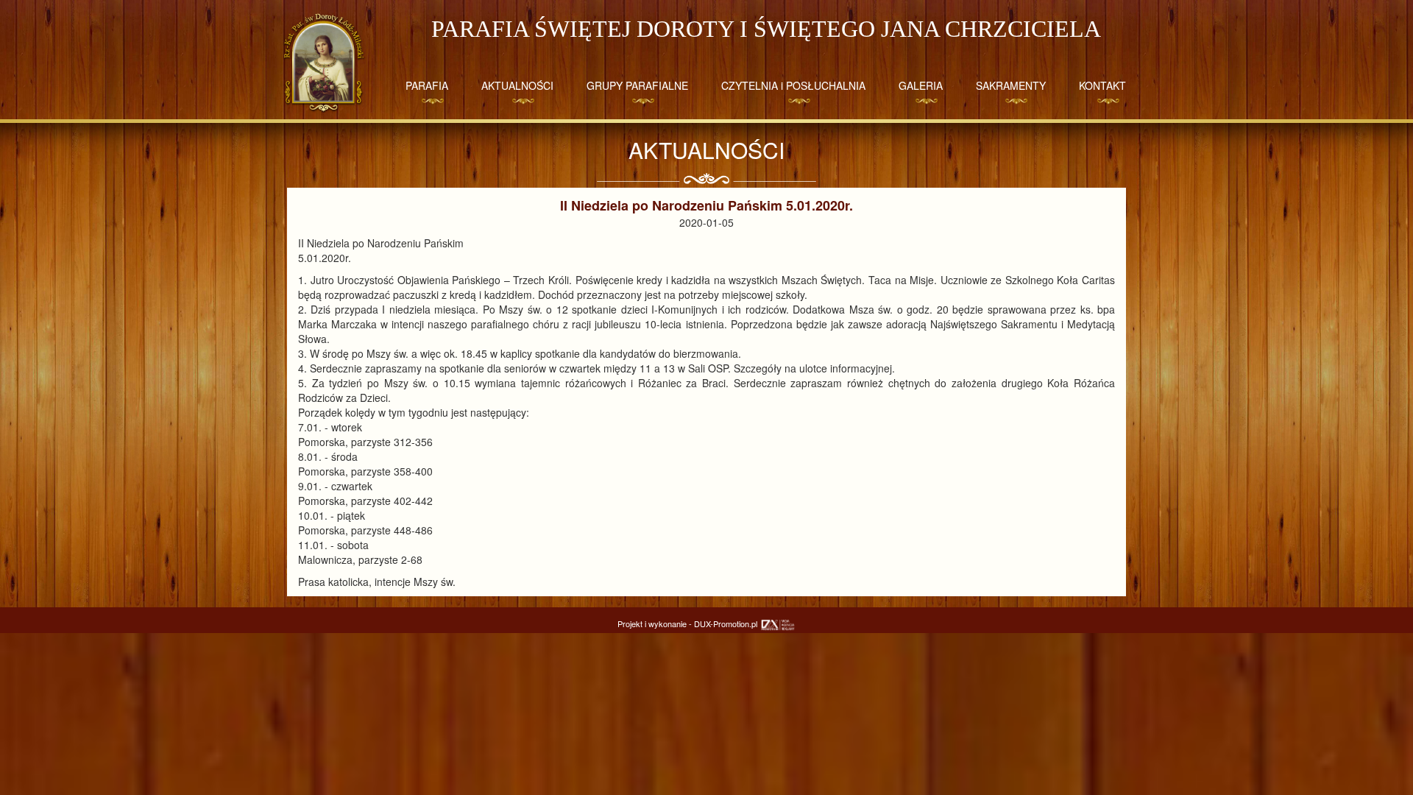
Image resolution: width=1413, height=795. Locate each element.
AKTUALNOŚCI (517, 85)
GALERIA (921, 85)
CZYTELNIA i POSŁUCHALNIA (793, 85)
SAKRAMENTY (1011, 85)
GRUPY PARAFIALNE (637, 85)
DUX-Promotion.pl (726, 623)
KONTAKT (1102, 85)
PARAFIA (427, 85)
